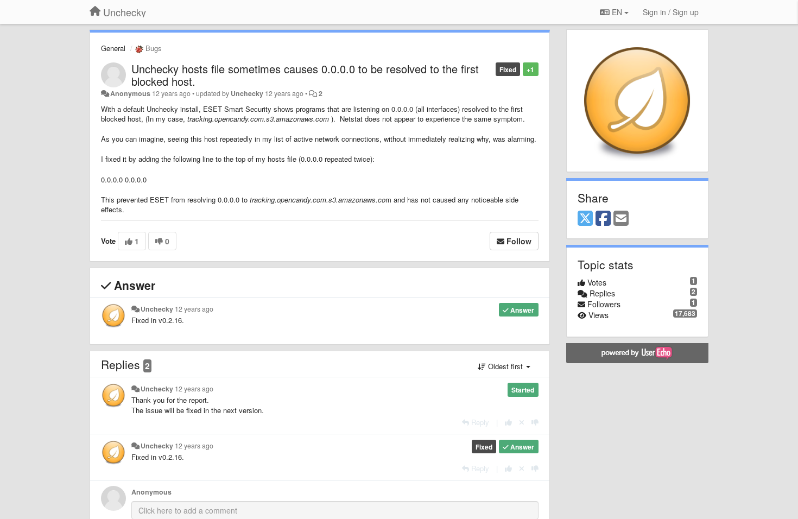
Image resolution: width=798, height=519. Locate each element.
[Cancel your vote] (521, 422)
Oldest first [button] (505, 366)
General (113, 48)
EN (617, 12)
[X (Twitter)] (585, 219)
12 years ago (194, 309)
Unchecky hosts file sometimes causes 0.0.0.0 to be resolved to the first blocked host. (305, 75)
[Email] (621, 219)
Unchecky (247, 93)
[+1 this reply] (508, 422)
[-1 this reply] (535, 422)
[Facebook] (603, 219)
